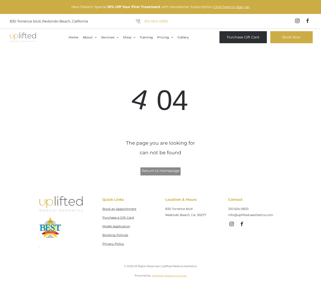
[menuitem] (74, 37)
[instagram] (297, 21)
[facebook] (307, 21)
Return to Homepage (160, 171)
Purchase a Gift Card (118, 218)
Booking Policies (115, 235)
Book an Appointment (119, 209)
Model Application (116, 226)
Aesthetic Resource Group (169, 275)
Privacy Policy (113, 244)
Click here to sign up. (231, 7)
